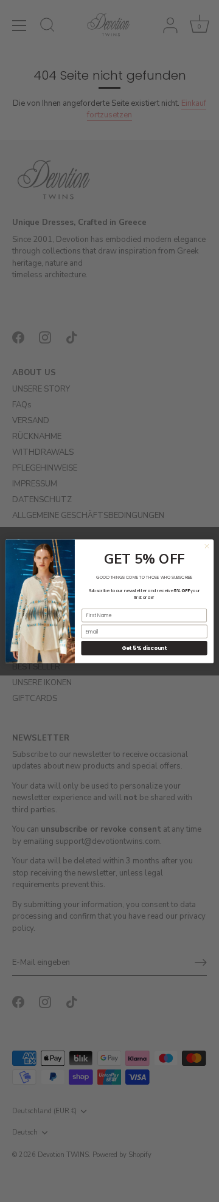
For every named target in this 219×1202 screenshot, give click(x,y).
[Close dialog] (206, 545)
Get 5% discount (144, 647)
